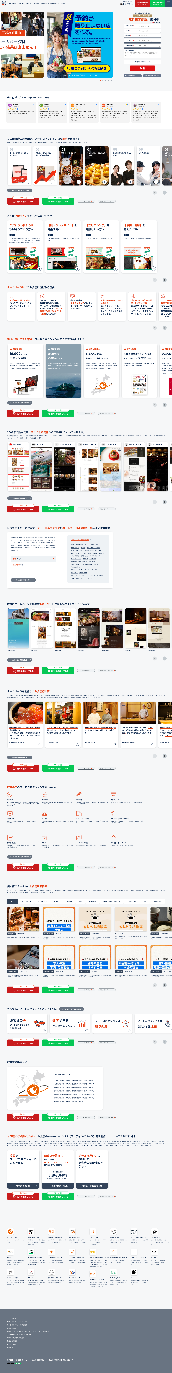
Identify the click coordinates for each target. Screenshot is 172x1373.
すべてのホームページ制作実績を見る (19, 1334)
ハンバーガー (92, 561)
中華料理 (85, 559)
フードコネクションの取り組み (17, 1325)
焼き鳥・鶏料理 (75, 547)
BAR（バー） (97, 564)
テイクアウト (74, 572)
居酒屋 (92, 545)
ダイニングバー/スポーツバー (78, 567)
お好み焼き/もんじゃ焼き (93, 547)
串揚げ (72, 553)
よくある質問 (61, 3)
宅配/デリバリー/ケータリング (79, 575)
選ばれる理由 (12, 3)
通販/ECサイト (83, 572)
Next (165, 193)
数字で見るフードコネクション (17, 1322)
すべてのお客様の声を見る (15, 1338)
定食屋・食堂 (84, 556)
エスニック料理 (75, 564)
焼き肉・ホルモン (92, 553)
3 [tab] (106, 81)
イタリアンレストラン (95, 556)
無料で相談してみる (25, 200)
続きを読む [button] (74, 120)
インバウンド (90, 578)
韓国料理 (101, 553)
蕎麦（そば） (79, 550)
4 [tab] (109, 81)
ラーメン (83, 547)
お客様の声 (44, 3)
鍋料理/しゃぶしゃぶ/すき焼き (93, 550)
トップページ (11, 1318)
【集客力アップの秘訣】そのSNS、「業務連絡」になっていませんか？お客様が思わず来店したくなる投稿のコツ (94, 938)
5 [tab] (112, 81)
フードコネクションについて (25, 3)
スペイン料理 (92, 559)
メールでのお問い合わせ (142, 3)
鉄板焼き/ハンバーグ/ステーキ (79, 561)
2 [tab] (103, 81)
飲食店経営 (100, 575)
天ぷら (87, 545)
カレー (83, 578)
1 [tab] (100, 81)
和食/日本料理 (79, 545)
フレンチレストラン (76, 559)
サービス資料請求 (130, 75)
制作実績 (36, 3)
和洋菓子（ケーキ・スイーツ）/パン (80, 570)
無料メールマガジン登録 (92, 1186)
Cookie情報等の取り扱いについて (61, 1360)
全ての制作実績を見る (19, 498)
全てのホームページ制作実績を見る (80, 540)
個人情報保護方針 (38, 1360)
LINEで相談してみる (60, 200)
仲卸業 (72, 578)
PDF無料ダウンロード (24, 1186)
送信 (142, 68)
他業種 (77, 578)
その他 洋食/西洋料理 (86, 564)
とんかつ (78, 553)
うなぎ (84, 553)
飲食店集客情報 (52, 3)
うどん (72, 550)
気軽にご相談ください (158, 3)
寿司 (97, 545)
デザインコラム (48, 934)
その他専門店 (92, 575)
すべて (72, 545)
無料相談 (10, 1347)
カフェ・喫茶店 (75, 556)
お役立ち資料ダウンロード (151, 75)
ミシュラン (94, 570)
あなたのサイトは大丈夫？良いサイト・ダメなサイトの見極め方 (28, 1331)
